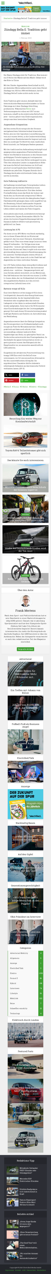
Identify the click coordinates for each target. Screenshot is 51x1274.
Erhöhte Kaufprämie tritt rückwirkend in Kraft (28, 1191)
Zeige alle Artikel (25, 649)
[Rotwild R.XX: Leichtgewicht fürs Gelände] (25, 570)
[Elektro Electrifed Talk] (25, 771)
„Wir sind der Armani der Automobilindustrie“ (29, 1255)
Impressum (9, 1270)
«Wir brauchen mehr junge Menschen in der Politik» (25, 900)
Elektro (33, 387)
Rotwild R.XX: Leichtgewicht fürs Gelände (25, 580)
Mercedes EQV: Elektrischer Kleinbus (29, 1180)
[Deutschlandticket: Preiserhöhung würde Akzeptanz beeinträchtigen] (25, 508)
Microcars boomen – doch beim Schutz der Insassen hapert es (25, 488)
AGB (24, 1270)
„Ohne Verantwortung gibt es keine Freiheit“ (29, 1233)
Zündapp (43, 387)
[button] (11, 375)
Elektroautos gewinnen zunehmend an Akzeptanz (25, 1115)
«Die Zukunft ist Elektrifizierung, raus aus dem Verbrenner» (25, 931)
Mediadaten (41, 1270)
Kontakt (18, 1270)
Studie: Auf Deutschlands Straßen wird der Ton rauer (25, 549)
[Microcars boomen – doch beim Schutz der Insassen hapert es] (25, 478)
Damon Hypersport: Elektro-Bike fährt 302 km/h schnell (28, 1202)
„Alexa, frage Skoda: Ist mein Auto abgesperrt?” (28, 1223)
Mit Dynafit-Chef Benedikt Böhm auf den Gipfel (25, 869)
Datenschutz (31, 1270)
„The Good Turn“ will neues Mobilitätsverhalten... (29, 1245)
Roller (29, 109)
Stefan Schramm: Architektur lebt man (25, 838)
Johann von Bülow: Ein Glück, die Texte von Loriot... (25, 708)
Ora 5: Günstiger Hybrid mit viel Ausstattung (25, 1066)
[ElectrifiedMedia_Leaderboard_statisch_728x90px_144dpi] (25, 9)
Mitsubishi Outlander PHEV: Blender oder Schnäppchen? (29, 1170)
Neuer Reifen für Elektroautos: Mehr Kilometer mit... (25, 674)
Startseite (8, 18)
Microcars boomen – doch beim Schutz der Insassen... (25, 1140)
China (16, 387)
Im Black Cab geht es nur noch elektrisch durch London (25, 1036)
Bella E (8, 387)
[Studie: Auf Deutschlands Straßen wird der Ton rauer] (25, 539)
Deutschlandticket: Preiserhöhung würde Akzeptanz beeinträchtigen (25, 519)
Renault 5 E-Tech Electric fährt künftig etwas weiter (25, 1091)
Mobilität (25, 26)
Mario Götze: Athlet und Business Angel (25, 742)
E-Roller (24, 387)
